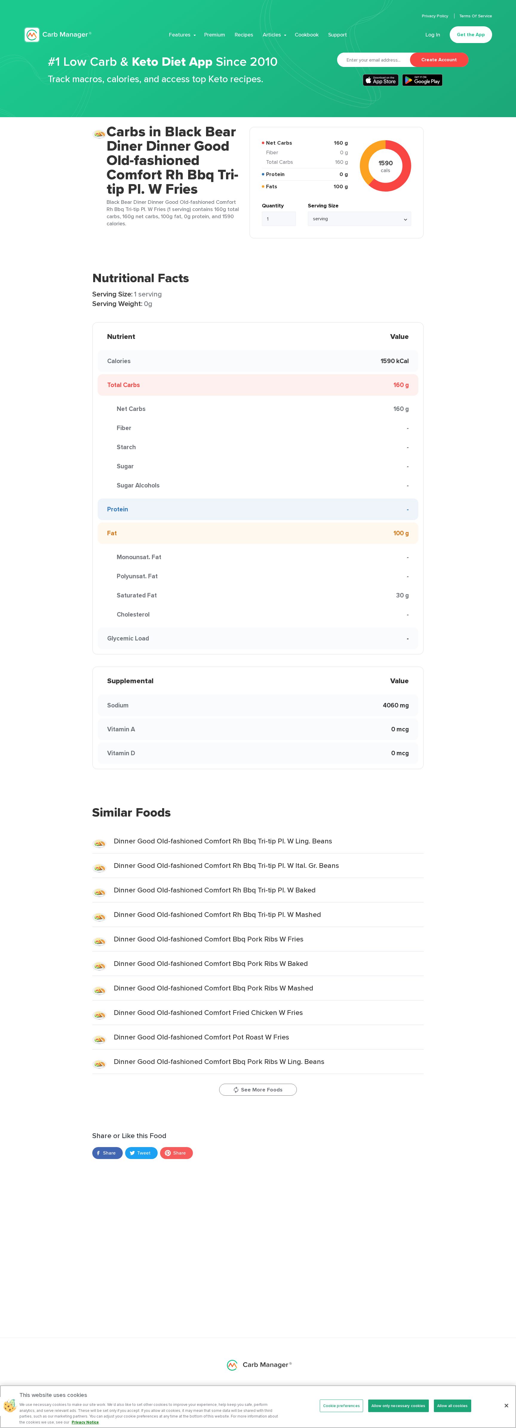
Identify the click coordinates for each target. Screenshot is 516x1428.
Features (180, 34)
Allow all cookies (452, 1406)
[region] (258, 1406)
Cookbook (307, 34)
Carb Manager (57, 35)
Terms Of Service (475, 16)
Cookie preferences (341, 1406)
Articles (272, 34)
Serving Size (323, 205)
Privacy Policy (435, 16)
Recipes (244, 34)
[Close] (506, 1405)
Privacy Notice (85, 1422)
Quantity (273, 205)
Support (337, 34)
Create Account (439, 59)
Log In (433, 34)
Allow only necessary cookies (398, 1406)
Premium (214, 34)
